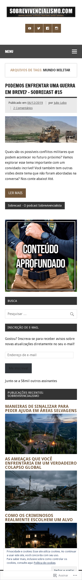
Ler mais (15, 193)
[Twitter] (38, 28)
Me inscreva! (18, 368)
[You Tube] (29, 28)
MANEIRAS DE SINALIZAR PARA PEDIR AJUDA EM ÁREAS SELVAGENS (41, 408)
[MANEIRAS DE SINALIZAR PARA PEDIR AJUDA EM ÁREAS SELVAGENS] (41, 453)
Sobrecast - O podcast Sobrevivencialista (35, 205)
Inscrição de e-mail (23, 327)
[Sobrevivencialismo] (41, 16)
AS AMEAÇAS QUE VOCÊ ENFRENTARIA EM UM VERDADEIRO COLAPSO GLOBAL (41, 463)
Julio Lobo (60, 102)
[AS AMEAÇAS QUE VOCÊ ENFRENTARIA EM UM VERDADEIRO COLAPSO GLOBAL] (41, 510)
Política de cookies (45, 562)
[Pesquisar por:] (41, 314)
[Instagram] (56, 28)
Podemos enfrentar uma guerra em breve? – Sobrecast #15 (40, 88)
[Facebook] (47, 28)
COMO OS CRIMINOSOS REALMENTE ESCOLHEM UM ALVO (39, 517)
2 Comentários (23, 108)
